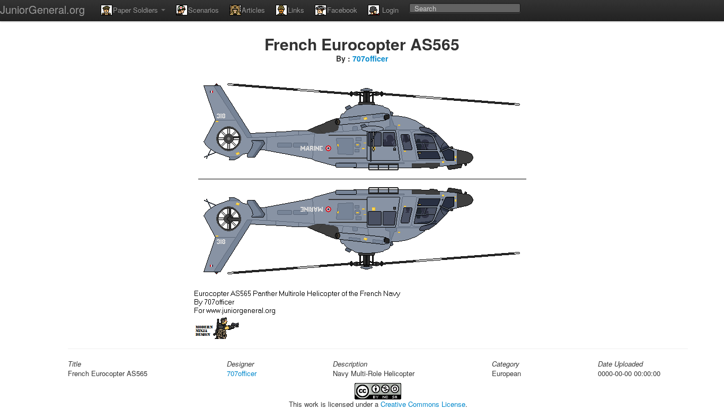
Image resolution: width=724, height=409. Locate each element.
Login (389, 10)
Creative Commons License (423, 404)
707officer (370, 58)
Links (296, 10)
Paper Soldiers (136, 10)
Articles (253, 10)
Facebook (342, 10)
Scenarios (203, 10)
